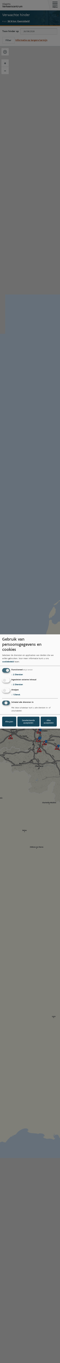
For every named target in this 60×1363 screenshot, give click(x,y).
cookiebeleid (8, 661)
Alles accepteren (49, 721)
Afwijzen (9, 721)
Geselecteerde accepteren (28, 721)
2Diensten (17, 674)
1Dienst (15, 694)
